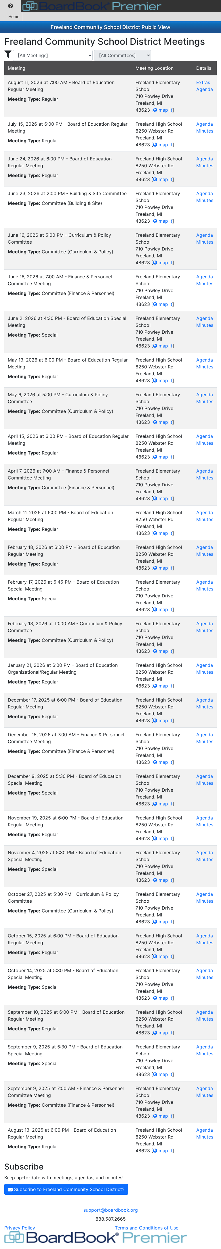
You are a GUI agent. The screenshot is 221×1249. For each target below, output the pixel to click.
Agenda (204, 89)
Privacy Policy (19, 1228)
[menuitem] (10, 6)
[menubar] (82, 6)
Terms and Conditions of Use (146, 1228)
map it (164, 110)
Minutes (204, 131)
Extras (203, 82)
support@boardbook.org (110, 1210)
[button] (10, 6)
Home (13, 16)
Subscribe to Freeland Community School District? (68, 1189)
